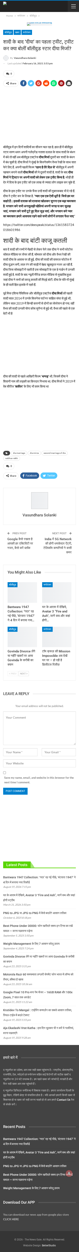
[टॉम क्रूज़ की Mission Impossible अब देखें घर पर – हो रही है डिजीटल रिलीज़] (57, 637)
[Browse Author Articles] (39, 500)
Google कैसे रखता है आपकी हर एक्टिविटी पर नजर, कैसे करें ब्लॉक (20, 543)
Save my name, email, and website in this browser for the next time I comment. (39, 780)
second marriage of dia (55, 453)
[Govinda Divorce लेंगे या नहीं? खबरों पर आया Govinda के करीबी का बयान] (22, 637)
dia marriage (19, 453)
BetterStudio (49, 1245)
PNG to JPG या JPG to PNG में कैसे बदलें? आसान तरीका (34, 913)
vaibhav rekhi (11, 458)
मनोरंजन (27, 32)
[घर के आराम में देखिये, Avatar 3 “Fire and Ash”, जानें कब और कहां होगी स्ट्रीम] (57, 592)
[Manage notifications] (69, 1173)
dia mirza (34, 453)
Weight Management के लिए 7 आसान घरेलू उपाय (31, 943)
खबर (17, 32)
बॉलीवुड (8, 32)
